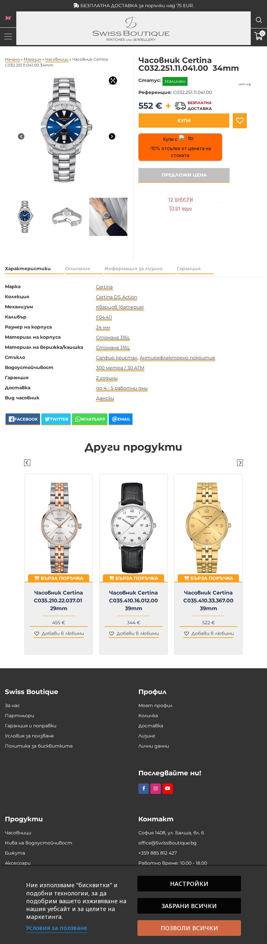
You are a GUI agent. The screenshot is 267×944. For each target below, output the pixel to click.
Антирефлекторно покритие (177, 358)
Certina (104, 287)
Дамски (105, 398)
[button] (240, 120)
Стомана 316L (113, 337)
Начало (12, 59)
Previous (27, 462)
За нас (12, 705)
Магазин (32, 59)
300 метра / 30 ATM (120, 368)
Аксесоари (18, 863)
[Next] (112, 136)
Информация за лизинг (133, 268)
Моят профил (155, 705)
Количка (148, 716)
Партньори (19, 716)
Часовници (56, 59)
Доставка (150, 726)
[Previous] (21, 136)
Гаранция (189, 268)
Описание (77, 268)
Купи (183, 120)
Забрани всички (189, 906)
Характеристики (28, 268)
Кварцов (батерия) (120, 307)
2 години (107, 378)
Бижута (15, 853)
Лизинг (146, 736)
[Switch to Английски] (8, 18)
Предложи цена (184, 175)
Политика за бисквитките (39, 746)
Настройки (189, 884)
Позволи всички (189, 928)
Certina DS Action (116, 297)
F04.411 (104, 317)
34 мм (103, 327)
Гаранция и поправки (30, 726)
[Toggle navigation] (8, 36)
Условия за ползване (29, 736)
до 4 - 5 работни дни (122, 388)
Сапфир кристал (116, 358)
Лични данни (153, 746)
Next (240, 462)
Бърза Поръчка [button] (61, 578)
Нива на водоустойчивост (38, 843)
